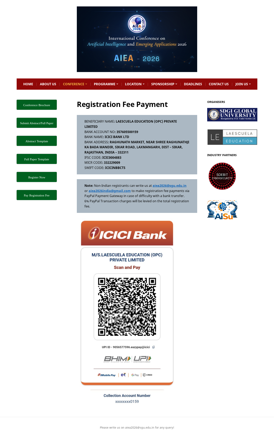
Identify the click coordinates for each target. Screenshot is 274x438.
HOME (28, 84)
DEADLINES (193, 84)
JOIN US (241, 84)
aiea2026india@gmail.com (110, 191)
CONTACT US (219, 84)
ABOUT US (48, 84)
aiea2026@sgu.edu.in (170, 185)
